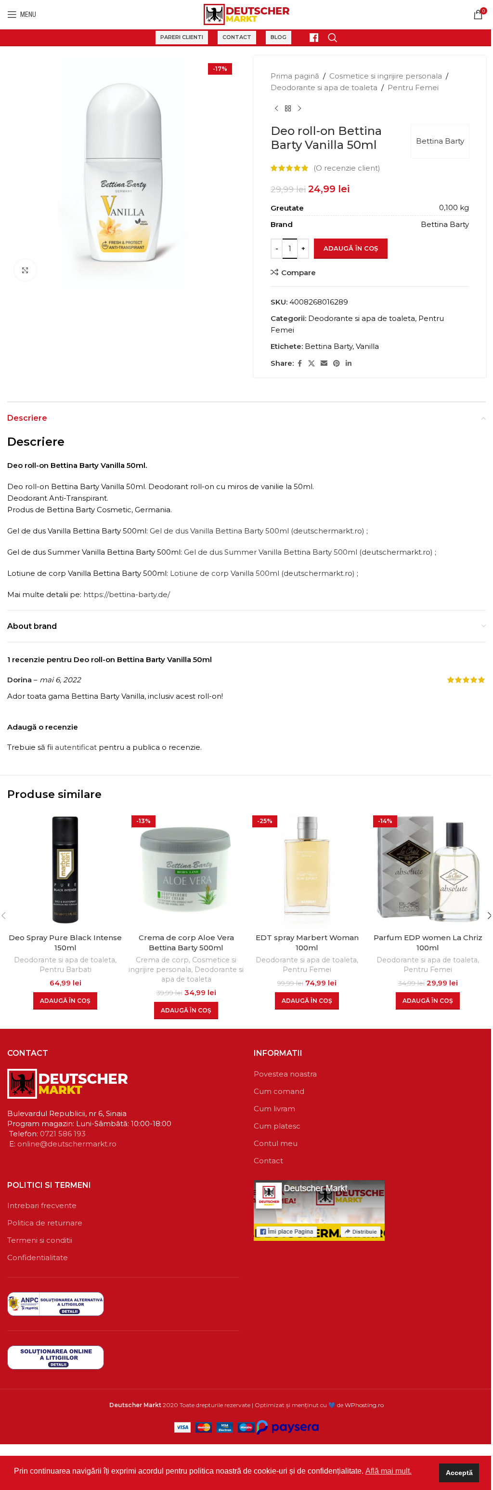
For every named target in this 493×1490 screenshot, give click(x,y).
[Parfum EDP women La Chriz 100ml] (428, 870)
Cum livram (274, 1108)
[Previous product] (276, 109)
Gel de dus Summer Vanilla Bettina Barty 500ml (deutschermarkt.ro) (308, 552)
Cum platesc (277, 1126)
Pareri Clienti (181, 37)
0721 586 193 (63, 1133)
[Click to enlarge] (25, 270)
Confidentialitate (37, 1257)
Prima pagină (295, 75)
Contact (236, 37)
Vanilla (367, 346)
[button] (65, 1001)
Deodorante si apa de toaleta (324, 87)
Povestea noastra (285, 1073)
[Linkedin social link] (348, 363)
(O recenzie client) (346, 168)
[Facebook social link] (299, 363)
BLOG (278, 37)
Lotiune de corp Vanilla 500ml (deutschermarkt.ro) (262, 573)
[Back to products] (288, 109)
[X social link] (311, 363)
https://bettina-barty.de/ (126, 594)
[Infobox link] (309, 37)
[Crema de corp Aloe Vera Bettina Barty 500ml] (186, 870)
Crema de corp (162, 960)
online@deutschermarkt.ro (67, 1143)
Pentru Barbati (65, 969)
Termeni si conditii (39, 1240)
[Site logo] (247, 13)
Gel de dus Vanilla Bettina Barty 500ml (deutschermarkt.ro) (257, 530)
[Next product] (299, 109)
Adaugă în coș (351, 248)
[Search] (332, 37)
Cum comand (279, 1091)
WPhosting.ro (364, 1405)
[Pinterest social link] (336, 363)
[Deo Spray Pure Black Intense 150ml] (65, 870)
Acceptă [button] (459, 1473)
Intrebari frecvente (42, 1205)
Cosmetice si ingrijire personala (385, 75)
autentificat (76, 747)
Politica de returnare (44, 1222)
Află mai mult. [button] (388, 1471)
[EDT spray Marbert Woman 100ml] (307, 870)
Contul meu (276, 1143)
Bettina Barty (440, 141)
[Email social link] (324, 363)
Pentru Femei (413, 87)
